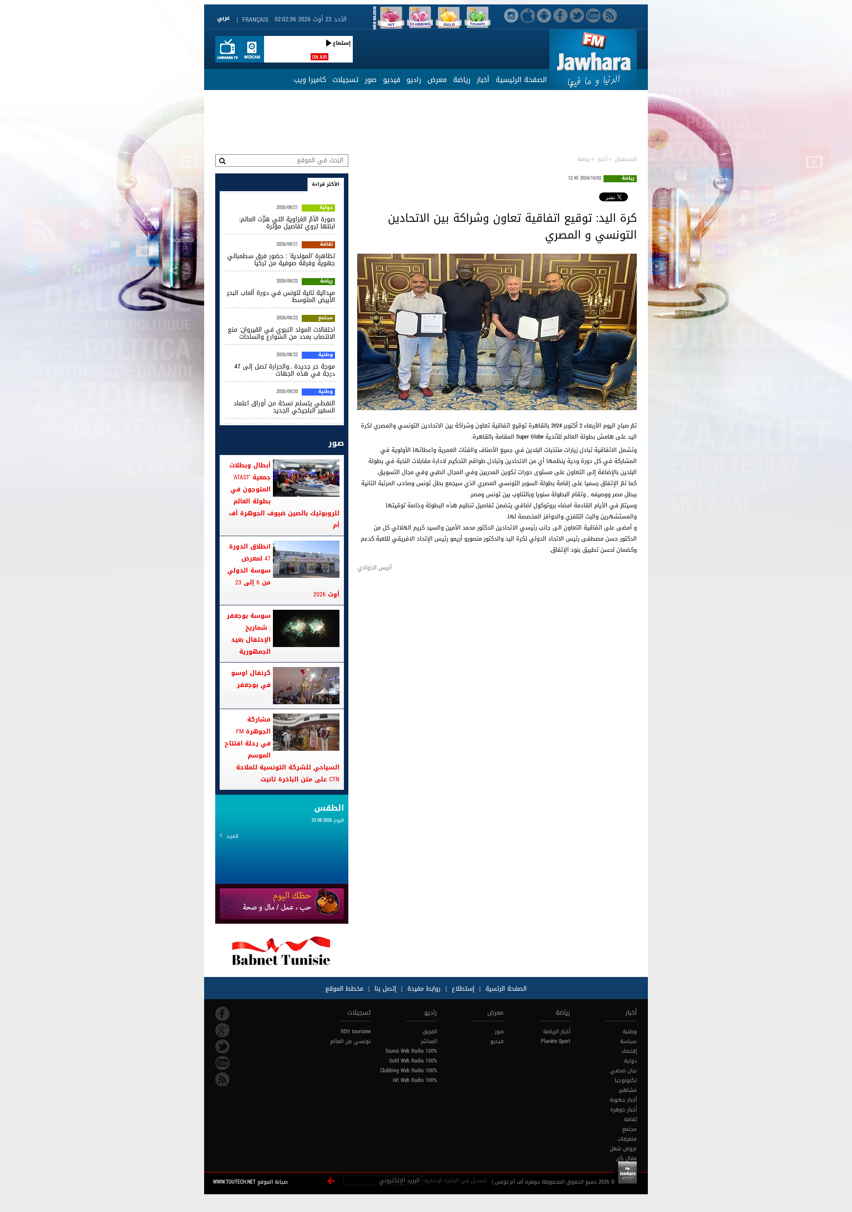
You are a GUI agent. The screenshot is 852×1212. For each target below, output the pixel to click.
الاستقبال (626, 159)
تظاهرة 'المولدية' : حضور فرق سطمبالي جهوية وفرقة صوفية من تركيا (281, 259)
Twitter (222, 1046)
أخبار (483, 79)
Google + (222, 1030)
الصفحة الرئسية (505, 989)
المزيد (232, 836)
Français (255, 20)
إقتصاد (629, 1051)
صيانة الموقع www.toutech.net (250, 1182)
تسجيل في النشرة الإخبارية (455, 1180)
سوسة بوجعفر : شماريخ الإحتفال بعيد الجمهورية (249, 634)
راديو (413, 79)
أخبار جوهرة (623, 1109)
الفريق (429, 1031)
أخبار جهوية (623, 1100)
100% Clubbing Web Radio (408, 1070)
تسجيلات (345, 79)
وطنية (325, 355)
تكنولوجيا (626, 1080)
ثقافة (326, 244)
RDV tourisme (356, 1031)
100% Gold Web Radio (413, 1061)
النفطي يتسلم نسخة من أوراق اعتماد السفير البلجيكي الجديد (284, 406)
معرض (437, 79)
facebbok (222, 1014)
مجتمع (325, 318)
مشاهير (628, 1090)
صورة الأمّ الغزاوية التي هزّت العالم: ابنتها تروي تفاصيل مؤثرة (287, 222)
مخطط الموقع (344, 989)
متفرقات (627, 1139)
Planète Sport (555, 1041)
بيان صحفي (623, 1070)
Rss (222, 1079)
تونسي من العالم (350, 1041)
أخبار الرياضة (556, 1031)
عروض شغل (623, 1148)
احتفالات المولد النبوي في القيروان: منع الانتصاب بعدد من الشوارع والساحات (281, 333)
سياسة (628, 1041)
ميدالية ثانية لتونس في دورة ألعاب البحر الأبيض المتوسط (281, 296)
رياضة (461, 79)
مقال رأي (626, 1158)
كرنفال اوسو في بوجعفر (251, 679)
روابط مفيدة (424, 989)
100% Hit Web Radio (415, 1080)
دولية (326, 208)
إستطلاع (462, 989)
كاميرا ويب (310, 79)
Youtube (222, 1063)
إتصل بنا (384, 989)
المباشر (429, 1041)
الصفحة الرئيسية (521, 79)
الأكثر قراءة (325, 184)
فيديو (391, 79)
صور (371, 79)
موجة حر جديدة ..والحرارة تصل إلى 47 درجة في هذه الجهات (284, 370)
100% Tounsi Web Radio (411, 1051)
